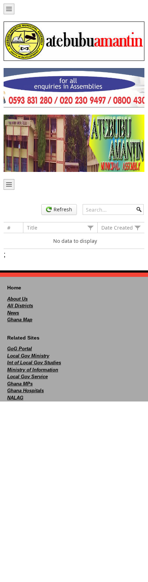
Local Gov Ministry (28, 356)
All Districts (20, 305)
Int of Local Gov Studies (34, 362)
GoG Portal (19, 348)
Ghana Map (19, 319)
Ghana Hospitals (25, 390)
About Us (17, 299)
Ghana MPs (20, 383)
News (13, 313)
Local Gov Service (27, 376)
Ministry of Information (32, 369)
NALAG (15, 397)
